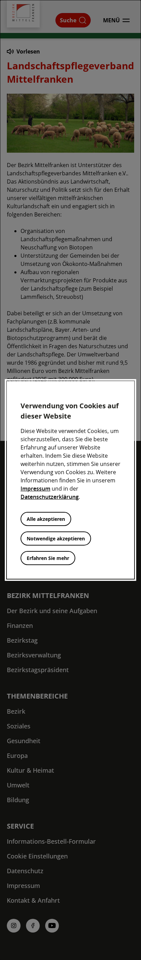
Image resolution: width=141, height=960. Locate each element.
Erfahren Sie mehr (48, 558)
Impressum (35, 488)
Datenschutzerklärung (50, 497)
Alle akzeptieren (46, 519)
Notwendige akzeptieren (56, 538)
